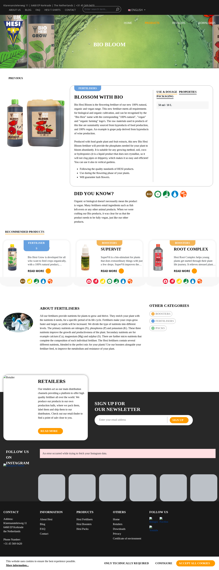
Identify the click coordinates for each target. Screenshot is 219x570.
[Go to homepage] (18, 34)
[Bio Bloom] (35, 122)
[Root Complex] (158, 257)
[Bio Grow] (12, 257)
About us (15, 9)
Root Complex (191, 249)
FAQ (38, 9)
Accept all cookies (194, 563)
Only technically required (126, 563)
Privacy (117, 533)
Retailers (117, 524)
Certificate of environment (127, 538)
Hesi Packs (82, 528)
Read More (49, 431)
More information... (17, 565)
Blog (28, 9)
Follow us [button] (158, 512)
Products (84, 512)
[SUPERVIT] (85, 257)
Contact (70, 9)
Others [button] (119, 512)
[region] (35, 122)
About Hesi (46, 519)
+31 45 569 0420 (85, 5)
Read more (36, 271)
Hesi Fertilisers (84, 519)
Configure (163, 563)
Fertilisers (165, 321)
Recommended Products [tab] (24, 231)
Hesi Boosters (84, 524)
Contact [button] (11, 512)
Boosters (163, 313)
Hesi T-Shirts (52, 9)
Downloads (119, 528)
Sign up (177, 420)
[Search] (118, 9)
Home (116, 519)
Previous (16, 78)
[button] (91, 513)
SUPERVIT (111, 249)
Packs (160, 328)
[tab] (167, 92)
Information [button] (51, 512)
